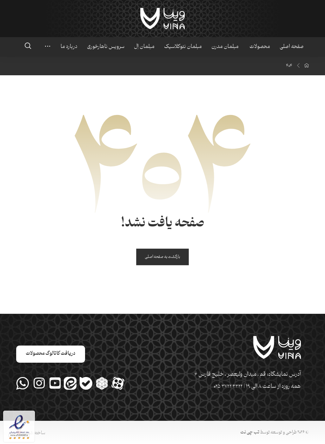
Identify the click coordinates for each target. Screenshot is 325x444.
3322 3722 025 (228, 387)
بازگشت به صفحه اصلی (162, 257)
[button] (28, 45)
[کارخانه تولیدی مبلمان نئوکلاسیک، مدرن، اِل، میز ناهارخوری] (162, 18)
